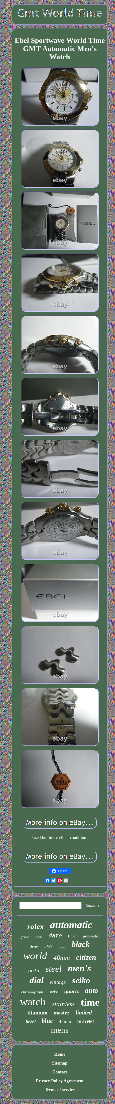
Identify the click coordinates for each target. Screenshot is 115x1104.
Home (59, 1054)
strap (62, 947)
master (62, 1013)
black (81, 944)
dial (36, 980)
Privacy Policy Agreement (60, 1081)
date (55, 935)
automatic (71, 924)
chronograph (32, 992)
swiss (53, 992)
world (35, 955)
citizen (86, 957)
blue (47, 1020)
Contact (59, 1072)
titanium (37, 1013)
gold (33, 971)
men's (79, 968)
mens (60, 1030)
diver (34, 946)
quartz (71, 991)
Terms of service (60, 1089)
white (39, 937)
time (90, 1002)
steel (53, 968)
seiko (81, 980)
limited (84, 1012)
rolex (35, 926)
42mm (65, 1021)
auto (91, 990)
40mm (61, 957)
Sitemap (59, 1063)
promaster (91, 936)
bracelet (85, 1021)
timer (72, 936)
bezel (31, 1021)
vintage (58, 982)
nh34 (48, 946)
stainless (63, 1004)
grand (25, 937)
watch (33, 1002)
